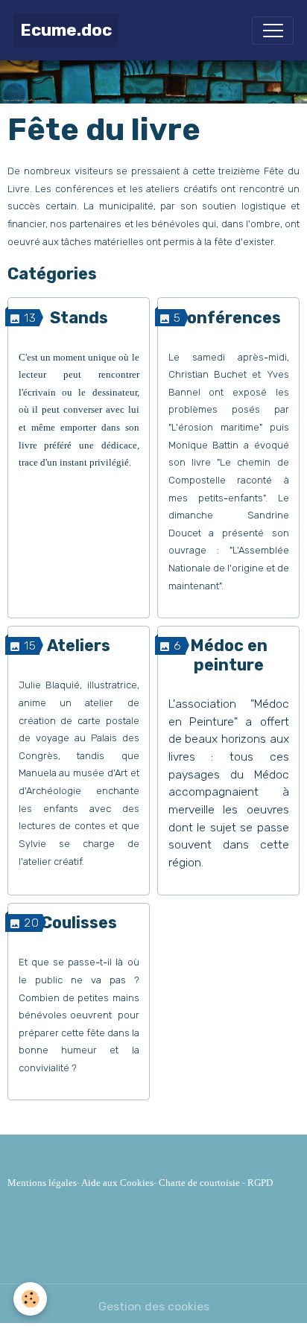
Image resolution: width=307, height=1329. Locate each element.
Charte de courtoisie (199, 1182)
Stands (79, 317)
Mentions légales (42, 1182)
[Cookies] (30, 1299)
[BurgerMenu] (273, 30)
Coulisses (79, 922)
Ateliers (78, 645)
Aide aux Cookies (117, 1182)
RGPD (260, 1182)
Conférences (228, 317)
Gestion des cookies (153, 1306)
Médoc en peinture (229, 655)
